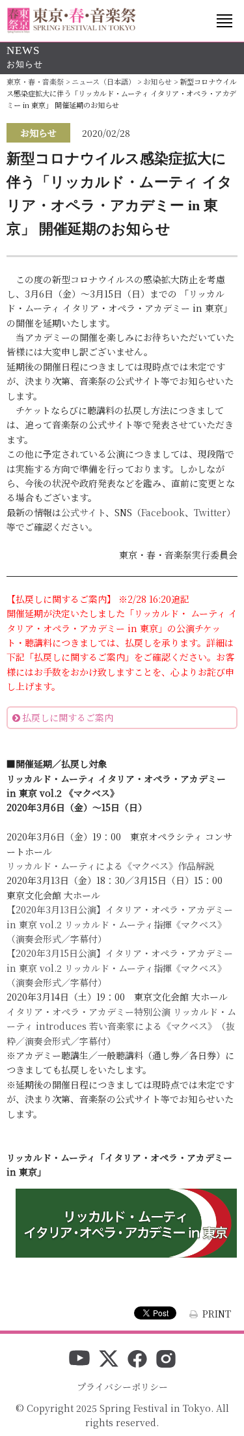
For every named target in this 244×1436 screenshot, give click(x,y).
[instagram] (166, 1360)
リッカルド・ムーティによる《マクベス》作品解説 (110, 865)
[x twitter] (108, 1360)
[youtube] (79, 1360)
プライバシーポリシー (122, 1386)
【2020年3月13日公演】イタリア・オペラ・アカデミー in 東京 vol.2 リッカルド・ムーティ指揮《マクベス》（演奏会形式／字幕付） (120, 924)
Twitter (210, 512)
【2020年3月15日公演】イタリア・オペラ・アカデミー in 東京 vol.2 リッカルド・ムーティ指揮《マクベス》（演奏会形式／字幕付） (120, 967)
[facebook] (137, 1360)
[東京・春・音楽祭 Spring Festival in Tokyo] (72, 21)
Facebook (163, 512)
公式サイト (83, 512)
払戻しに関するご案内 (67, 717)
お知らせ (38, 132)
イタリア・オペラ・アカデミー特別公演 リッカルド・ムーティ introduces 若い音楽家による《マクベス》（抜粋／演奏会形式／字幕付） (121, 1026)
